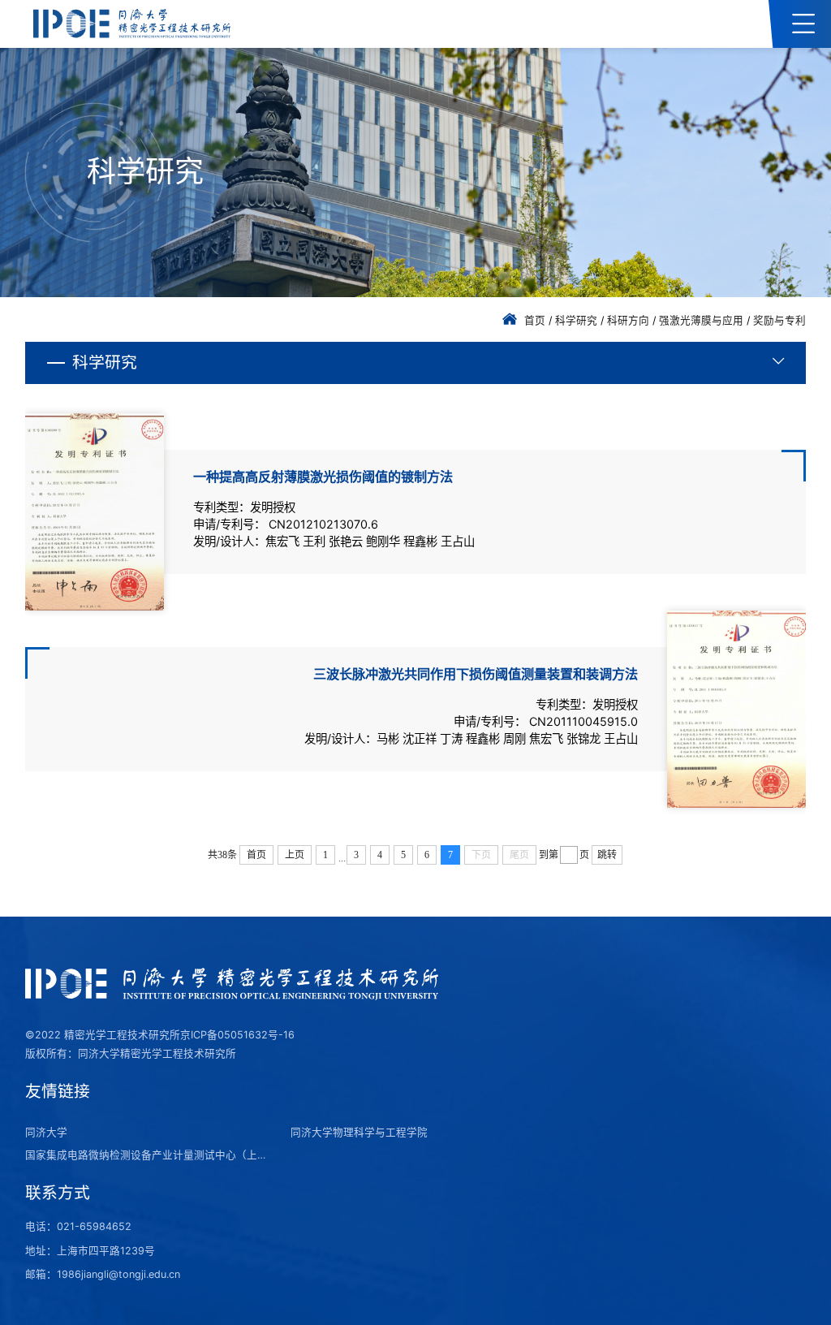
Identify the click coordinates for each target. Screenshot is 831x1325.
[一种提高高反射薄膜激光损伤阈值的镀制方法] (94, 511)
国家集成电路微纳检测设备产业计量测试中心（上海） (147, 1155)
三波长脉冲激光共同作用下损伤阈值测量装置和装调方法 (475, 674)
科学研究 (576, 320)
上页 (294, 855)
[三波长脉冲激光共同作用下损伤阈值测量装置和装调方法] (736, 709)
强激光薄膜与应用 (701, 320)
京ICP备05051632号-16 (237, 1035)
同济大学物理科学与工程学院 (359, 1132)
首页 (534, 320)
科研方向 (628, 320)
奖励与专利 (779, 320)
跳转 (607, 855)
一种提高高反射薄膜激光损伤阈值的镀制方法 (323, 476)
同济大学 (46, 1132)
